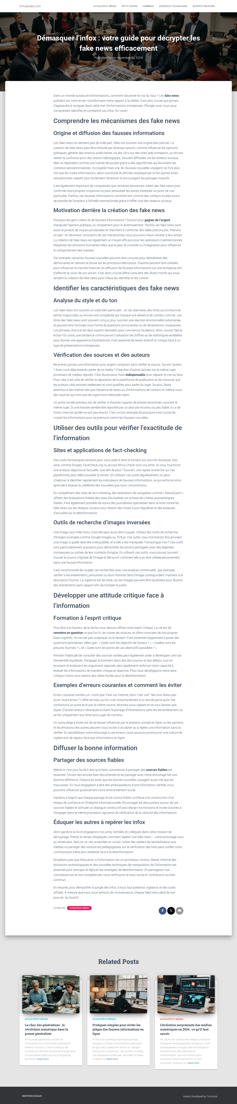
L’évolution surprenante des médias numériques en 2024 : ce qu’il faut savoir (186, 1029)
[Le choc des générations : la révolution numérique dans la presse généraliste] (50, 994)
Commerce (148, 6)
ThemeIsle (211, 1096)
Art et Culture (129, 6)
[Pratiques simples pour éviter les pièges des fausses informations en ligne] (118, 994)
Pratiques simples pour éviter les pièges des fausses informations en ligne (118, 1029)
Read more (43, 1059)
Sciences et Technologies (173, 6)
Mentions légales (32, 1096)
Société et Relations (204, 6)
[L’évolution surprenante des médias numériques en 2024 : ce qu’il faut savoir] (186, 994)
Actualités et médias (105, 6)
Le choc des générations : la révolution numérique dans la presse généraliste (46, 1029)
